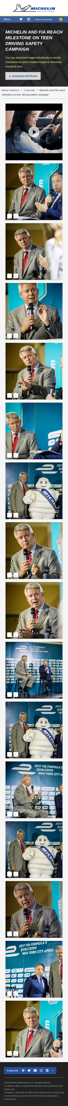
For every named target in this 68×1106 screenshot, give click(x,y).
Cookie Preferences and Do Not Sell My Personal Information (31, 1096)
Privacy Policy (45, 1093)
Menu (7, 19)
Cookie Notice (10, 1099)
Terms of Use (58, 1093)
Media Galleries (10, 90)
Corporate (29, 90)
